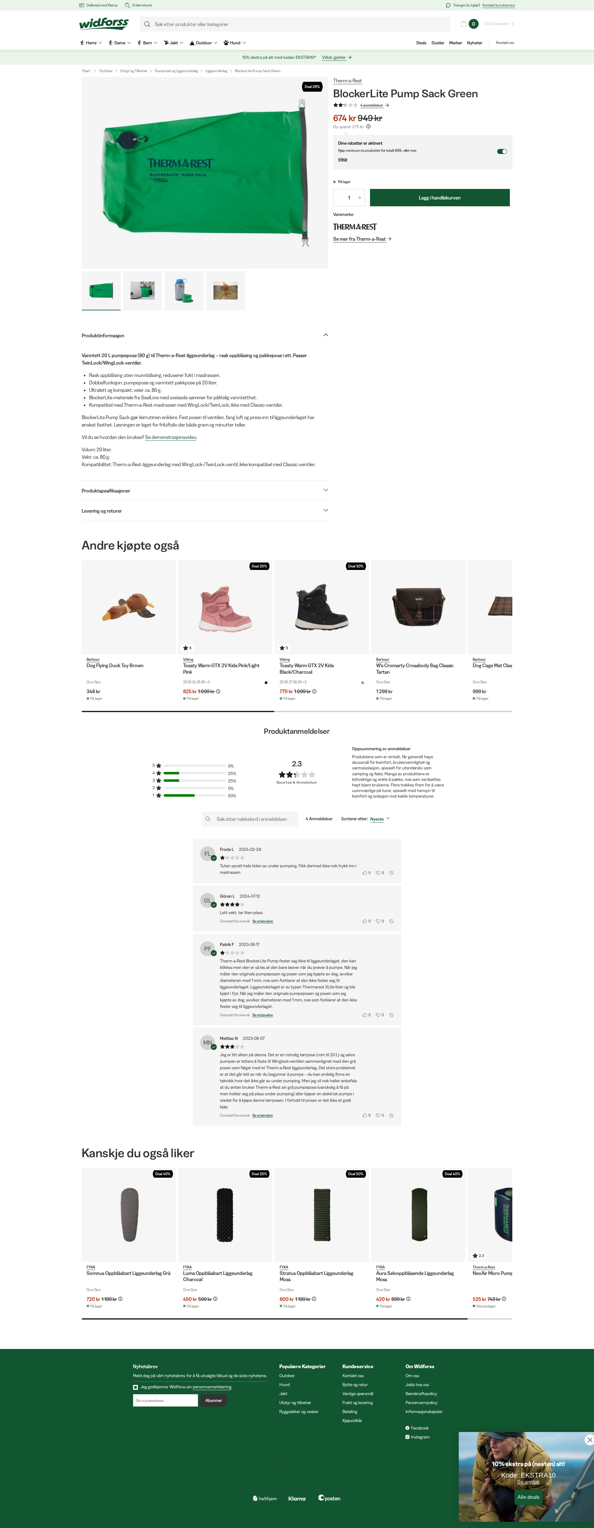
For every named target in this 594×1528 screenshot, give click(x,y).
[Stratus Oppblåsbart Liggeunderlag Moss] (322, 1215)
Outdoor (106, 70)
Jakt (283, 1393)
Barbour (93, 659)
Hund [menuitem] (235, 43)
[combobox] (381, 819)
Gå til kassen (497, 23)
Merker (455, 43)
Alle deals (518, 1498)
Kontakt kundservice (499, 5)
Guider (438, 43)
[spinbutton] (349, 197)
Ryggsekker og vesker (299, 1411)
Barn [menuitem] (147, 43)
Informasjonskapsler (424, 1411)
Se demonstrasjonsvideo (170, 437)
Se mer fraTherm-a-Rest (359, 239)
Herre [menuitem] (91, 43)
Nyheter (474, 43)
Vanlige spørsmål (357, 1393)
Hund (284, 1384)
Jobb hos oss (417, 1384)
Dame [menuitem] (119, 43)
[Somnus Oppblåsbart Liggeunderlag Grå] (129, 1215)
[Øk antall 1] (360, 197)
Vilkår (343, 159)
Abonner (213, 1400)
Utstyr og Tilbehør (133, 70)
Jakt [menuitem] (174, 43)
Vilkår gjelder (334, 57)
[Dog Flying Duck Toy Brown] (129, 607)
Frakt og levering (357, 1402)
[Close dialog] (580, 1439)
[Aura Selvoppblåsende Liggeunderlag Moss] (418, 1215)
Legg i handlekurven (440, 198)
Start (86, 70)
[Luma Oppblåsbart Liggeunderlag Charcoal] (225, 1215)
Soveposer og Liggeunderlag (176, 70)
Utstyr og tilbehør (295, 1402)
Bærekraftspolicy (421, 1393)
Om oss (412, 1375)
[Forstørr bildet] (205, 173)
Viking (188, 659)
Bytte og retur (355, 1384)
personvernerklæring (212, 1387)
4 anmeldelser (371, 105)
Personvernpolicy (421, 1402)
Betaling (349, 1411)
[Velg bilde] (101, 290)
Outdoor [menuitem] (204, 43)
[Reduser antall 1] (338, 197)
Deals (421, 43)
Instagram (420, 1437)
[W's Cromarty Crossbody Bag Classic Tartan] (418, 607)
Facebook (420, 1428)
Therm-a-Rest (347, 80)
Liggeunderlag (216, 70)
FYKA (91, 1267)
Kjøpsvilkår (352, 1420)
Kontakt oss (505, 42)
